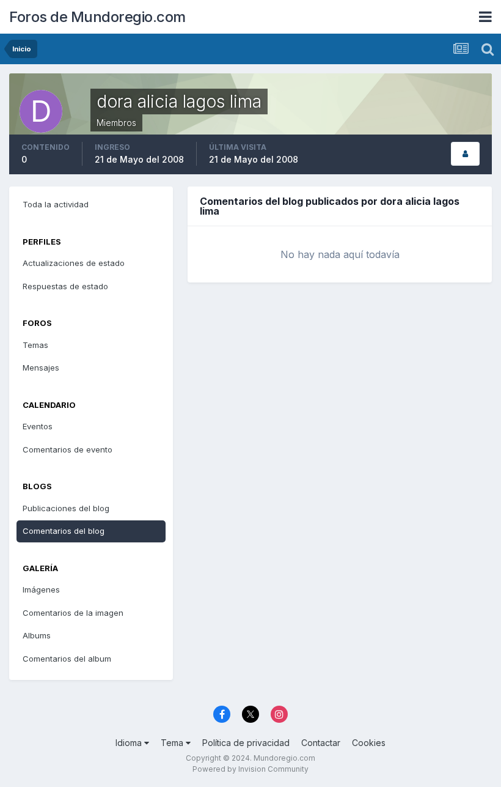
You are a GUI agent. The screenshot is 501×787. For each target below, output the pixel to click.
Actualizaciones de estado (74, 263)
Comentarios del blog (63, 531)
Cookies (369, 742)
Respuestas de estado (65, 286)
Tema (173, 742)
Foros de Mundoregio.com (97, 17)
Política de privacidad (246, 742)
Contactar (320, 742)
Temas (35, 345)
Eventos (38, 426)
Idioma (129, 742)
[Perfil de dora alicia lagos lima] (465, 154)
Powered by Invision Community (250, 769)
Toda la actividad (56, 204)
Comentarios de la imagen (73, 613)
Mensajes (41, 367)
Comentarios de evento (67, 449)
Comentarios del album (67, 658)
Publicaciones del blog (66, 508)
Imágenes (41, 589)
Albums (37, 635)
